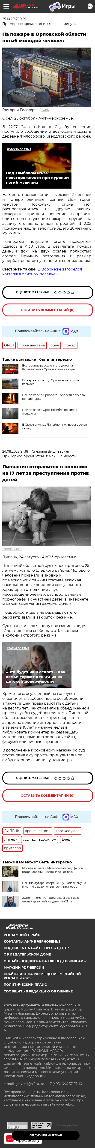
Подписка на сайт (22, 948)
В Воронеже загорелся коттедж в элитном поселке (42, 271)
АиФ (45, 110)
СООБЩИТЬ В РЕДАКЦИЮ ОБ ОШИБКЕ (38, 991)
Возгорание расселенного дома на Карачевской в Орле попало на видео (49, 367)
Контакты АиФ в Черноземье (32, 941)
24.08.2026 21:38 (15, 451)
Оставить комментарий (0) (47, 310)
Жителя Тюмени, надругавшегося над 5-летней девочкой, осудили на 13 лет (51, 899)
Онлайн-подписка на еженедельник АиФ (45, 961)
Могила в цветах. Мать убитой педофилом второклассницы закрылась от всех (52, 870)
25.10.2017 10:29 (14, 19)
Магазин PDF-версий (24, 967)
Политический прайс (25, 985)
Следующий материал (46, 1135)
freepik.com (12, 549)
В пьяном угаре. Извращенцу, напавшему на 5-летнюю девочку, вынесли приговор (54, 884)
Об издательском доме (27, 954)
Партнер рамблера (67, 1125)
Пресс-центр (56, 948)
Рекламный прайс (22, 935)
